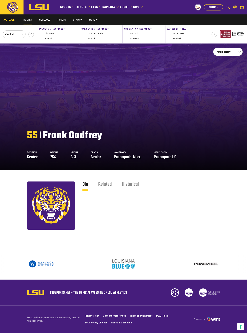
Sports (65, 7)
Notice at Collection (121, 322)
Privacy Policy (92, 316)
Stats (76, 20)
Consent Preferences (114, 316)
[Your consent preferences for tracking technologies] (240, 326)
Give (136, 7)
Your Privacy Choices (96, 322)
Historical (130, 184)
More (92, 20)
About (124, 7)
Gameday (108, 7)
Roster (28, 20)
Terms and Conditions (141, 316)
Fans (94, 7)
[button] (31, 34)
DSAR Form (162, 316)
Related (105, 184)
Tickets (81, 7)
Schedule (44, 20)
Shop (215, 7)
